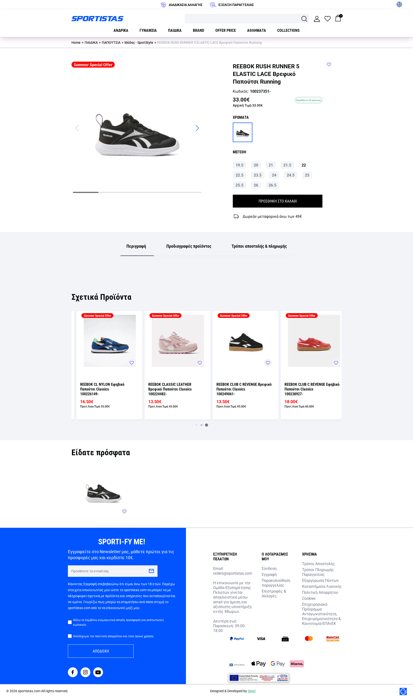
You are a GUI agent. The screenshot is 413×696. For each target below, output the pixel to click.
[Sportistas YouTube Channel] (98, 672)
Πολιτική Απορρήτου (320, 592)
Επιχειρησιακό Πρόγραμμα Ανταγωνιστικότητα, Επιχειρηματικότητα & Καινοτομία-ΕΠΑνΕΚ (321, 614)
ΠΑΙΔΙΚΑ (91, 42)
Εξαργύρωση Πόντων (320, 580)
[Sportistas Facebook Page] (73, 672)
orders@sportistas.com (232, 573)
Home (76, 42)
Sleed (251, 691)
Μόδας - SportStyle (139, 42)
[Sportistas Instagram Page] (85, 672)
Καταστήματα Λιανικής (322, 586)
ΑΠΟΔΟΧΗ (101, 650)
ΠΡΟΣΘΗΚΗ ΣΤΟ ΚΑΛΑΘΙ (278, 200)
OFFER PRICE (225, 30)
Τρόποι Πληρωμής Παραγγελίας (318, 572)
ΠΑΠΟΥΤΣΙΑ (111, 42)
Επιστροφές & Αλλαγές (274, 593)
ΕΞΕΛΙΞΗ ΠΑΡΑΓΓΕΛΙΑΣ (236, 4)
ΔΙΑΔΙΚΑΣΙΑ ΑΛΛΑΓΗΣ (185, 4)
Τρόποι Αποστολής (318, 563)
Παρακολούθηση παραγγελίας (276, 583)
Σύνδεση (269, 568)
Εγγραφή (269, 574)
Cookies (308, 598)
